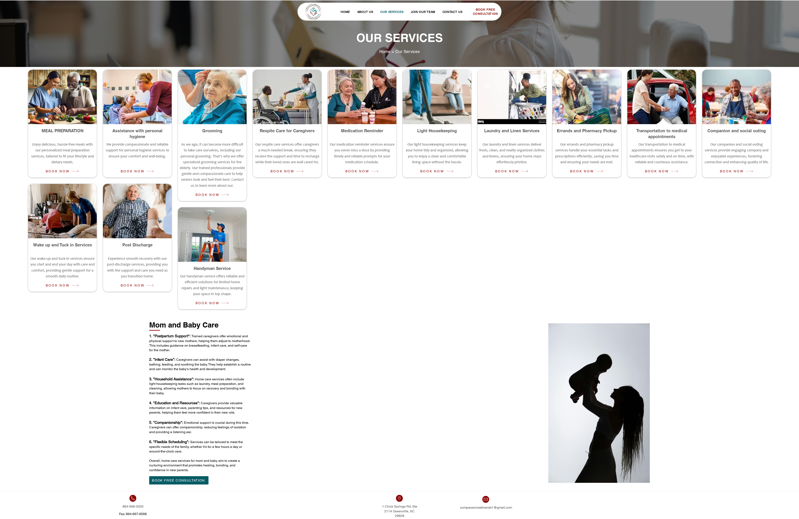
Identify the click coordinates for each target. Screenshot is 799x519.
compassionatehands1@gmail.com (486, 507)
